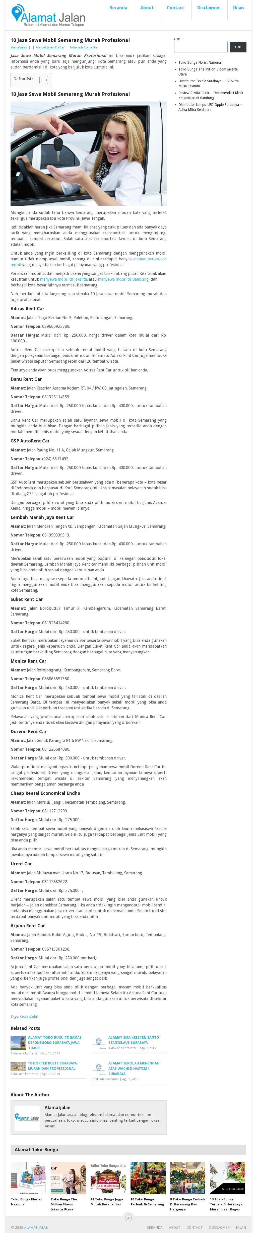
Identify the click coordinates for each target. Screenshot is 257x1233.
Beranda (118, 7)
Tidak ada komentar (83, 47)
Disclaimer (208, 7)
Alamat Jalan (45, 47)
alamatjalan (19, 47)
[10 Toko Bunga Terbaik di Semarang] (148, 1178)
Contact (175, 7)
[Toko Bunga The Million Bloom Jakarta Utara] (68, 1178)
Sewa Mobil (29, 1017)
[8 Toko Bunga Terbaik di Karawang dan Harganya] (187, 1178)
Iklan (238, 7)
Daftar (60, 47)
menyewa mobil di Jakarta (63, 279)
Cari (177, 39)
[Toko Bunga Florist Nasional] (28, 1178)
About (147, 7)
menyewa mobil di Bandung (123, 279)
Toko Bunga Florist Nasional (200, 62)
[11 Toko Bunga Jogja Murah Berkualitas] (108, 1178)
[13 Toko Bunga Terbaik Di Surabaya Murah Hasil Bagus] (227, 1178)
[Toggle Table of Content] (41, 80)
